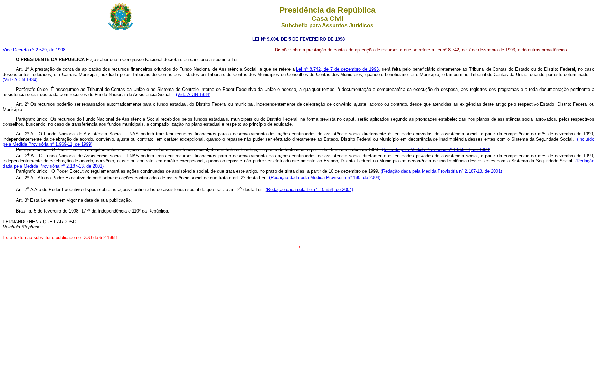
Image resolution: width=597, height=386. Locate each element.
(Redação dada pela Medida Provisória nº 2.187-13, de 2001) (441, 171)
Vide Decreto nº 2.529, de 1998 (34, 50)
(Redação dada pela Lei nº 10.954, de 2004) (309, 189)
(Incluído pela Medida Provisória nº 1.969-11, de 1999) (436, 149)
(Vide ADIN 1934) (20, 79)
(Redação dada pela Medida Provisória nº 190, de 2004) (324, 177)
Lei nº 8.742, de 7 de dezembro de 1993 (337, 69)
